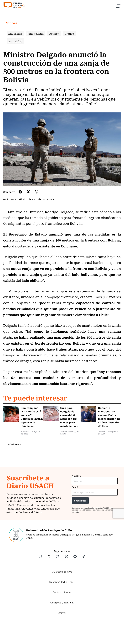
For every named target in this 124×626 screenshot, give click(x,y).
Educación (15, 33)
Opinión (54, 33)
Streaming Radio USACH (62, 582)
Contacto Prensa (62, 592)
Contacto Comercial (62, 602)
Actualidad (15, 41)
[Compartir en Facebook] (20, 192)
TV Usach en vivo (62, 571)
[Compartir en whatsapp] (36, 192)
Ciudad (69, 33)
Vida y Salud (35, 33)
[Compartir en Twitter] (28, 192)
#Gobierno (14, 444)
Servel (62, 613)
